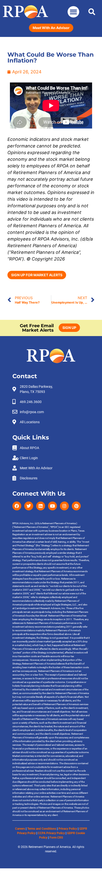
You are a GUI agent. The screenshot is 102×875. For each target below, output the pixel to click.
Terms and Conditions (41, 828)
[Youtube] (52, 506)
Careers (20, 828)
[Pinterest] (76, 506)
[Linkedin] (40, 506)
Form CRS (56, 837)
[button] (73, 12)
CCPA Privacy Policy (51, 833)
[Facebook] (16, 506)
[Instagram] (64, 506)
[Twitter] (28, 506)
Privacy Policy (67, 828)
